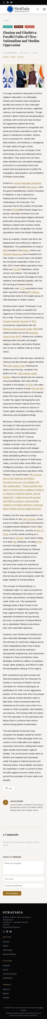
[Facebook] (8, 2)
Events (5, 970)
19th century (32, 187)
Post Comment (12, 893)
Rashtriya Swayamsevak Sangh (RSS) (20, 329)
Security (20, 57)
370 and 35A (37, 388)
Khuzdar (20, 538)
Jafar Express (29, 519)
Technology (7, 950)
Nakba (25, 250)
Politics (13, 57)
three (39, 542)
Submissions (8, 978)
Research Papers (9, 954)
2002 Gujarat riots (15, 366)
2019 (30, 385)
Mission (6, 993)
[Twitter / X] (4, 2)
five (14, 542)
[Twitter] (4, 932)
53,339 (16, 269)
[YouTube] (11, 2)
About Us (6, 989)
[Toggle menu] (44, 9)
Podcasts (6, 966)
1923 (33, 321)
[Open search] (38, 9)
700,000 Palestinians (12, 254)
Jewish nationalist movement (27, 183)
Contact (6, 998)
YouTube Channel (10, 974)
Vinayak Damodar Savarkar (16, 321)
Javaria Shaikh (11, 53)
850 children (33, 292)
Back (7, 20)
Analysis (6, 57)
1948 (15, 210)
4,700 (22, 288)
